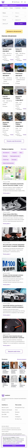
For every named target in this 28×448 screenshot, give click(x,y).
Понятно (14, 445)
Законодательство (14, 156)
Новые (11, 8)
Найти (21, 23)
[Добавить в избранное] (11, 40)
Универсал (17, 416)
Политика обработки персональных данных (11, 428)
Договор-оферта (5, 426)
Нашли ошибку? (5, 431)
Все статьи (23, 149)
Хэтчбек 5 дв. (18, 419)
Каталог (6, 8)
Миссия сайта (5, 407)
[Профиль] (25, 2)
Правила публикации (7, 409)
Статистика (5, 159)
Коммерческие (12, 5)
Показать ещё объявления (14, 141)
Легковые (5, 5)
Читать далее (6, 193)
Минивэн (17, 412)
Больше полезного (21, 359)
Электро (24, 8)
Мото (21, 152)
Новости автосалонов (8, 163)
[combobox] (8, 13)
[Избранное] (22, 2)
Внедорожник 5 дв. (19, 407)
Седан (16, 414)
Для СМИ (4, 414)
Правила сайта (5, 412)
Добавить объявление (14, 31)
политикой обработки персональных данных (12, 442)
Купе (16, 409)
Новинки (14, 152)
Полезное (14, 159)
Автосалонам (5, 416)
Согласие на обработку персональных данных (11, 429)
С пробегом (17, 8)
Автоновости (6, 152)
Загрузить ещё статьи (14, 351)
